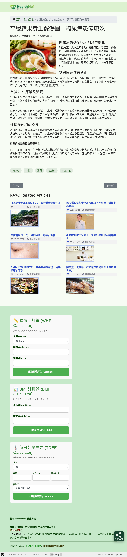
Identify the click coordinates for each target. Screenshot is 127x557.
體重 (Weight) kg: (22, 416)
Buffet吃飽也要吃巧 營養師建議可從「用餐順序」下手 (36, 269)
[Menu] (115, 7)
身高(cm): (36, 473)
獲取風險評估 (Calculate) (41, 371)
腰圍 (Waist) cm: (21, 347)
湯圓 (39, 170)
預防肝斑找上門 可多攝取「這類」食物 (33, 235)
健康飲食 (14, 36)
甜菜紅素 (66, 170)
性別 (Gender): (20, 336)
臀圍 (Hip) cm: (20, 358)
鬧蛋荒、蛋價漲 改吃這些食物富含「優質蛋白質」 (91, 269)
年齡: (15, 473)
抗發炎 (52, 170)
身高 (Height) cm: (22, 405)
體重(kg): (55, 473)
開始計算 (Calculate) (41, 430)
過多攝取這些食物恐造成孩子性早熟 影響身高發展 (91, 204)
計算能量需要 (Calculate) (41, 496)
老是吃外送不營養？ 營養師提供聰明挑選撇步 (91, 236)
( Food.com (18, 534)
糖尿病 (16, 170)
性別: (15, 462)
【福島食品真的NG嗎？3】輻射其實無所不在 (36, 203)
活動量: (16, 484)
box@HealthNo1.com (53, 545)
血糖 (28, 170)
